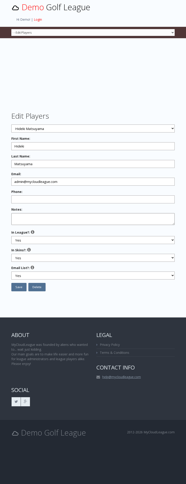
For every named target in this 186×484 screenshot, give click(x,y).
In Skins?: (18, 250)
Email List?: (20, 268)
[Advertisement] (93, 72)
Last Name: (20, 156)
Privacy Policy (110, 344)
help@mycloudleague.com (121, 377)
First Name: (20, 138)
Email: (16, 174)
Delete (37, 287)
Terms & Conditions (114, 352)
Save (18, 287)
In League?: (20, 232)
